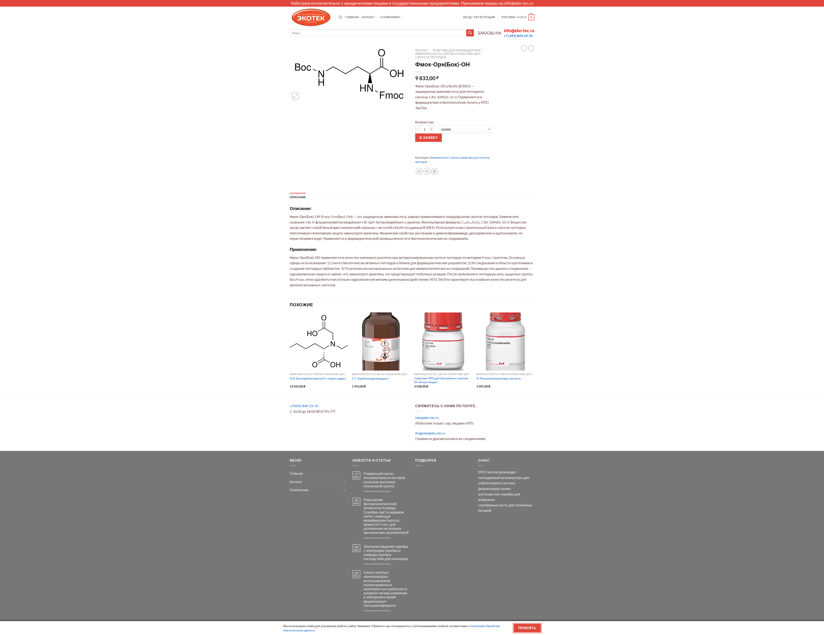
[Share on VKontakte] (426, 171)
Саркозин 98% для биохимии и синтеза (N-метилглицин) (441, 380)
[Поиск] (340, 17)
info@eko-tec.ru (518, 3)
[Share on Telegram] (434, 171)
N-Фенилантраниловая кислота (498, 378)
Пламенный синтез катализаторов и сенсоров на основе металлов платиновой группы (384, 479)
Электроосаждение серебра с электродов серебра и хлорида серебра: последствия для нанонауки (386, 552)
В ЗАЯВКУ (429, 138)
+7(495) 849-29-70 (304, 406)
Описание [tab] (298, 197)
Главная (352, 17)
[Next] (534, 354)
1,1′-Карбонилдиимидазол (370, 378)
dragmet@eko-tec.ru (430, 433)
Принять (527, 628)
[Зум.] (295, 96)
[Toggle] (344, 481)
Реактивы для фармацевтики (456, 50)
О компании (390, 17)
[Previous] (290, 354)
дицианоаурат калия (494, 488)
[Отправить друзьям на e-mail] (419, 171)
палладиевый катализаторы (500, 478)
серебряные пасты (493, 505)
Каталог (368, 17)
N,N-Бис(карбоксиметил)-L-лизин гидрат (318, 378)
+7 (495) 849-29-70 (518, 36)
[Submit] (470, 33)
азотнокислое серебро (496, 494)
